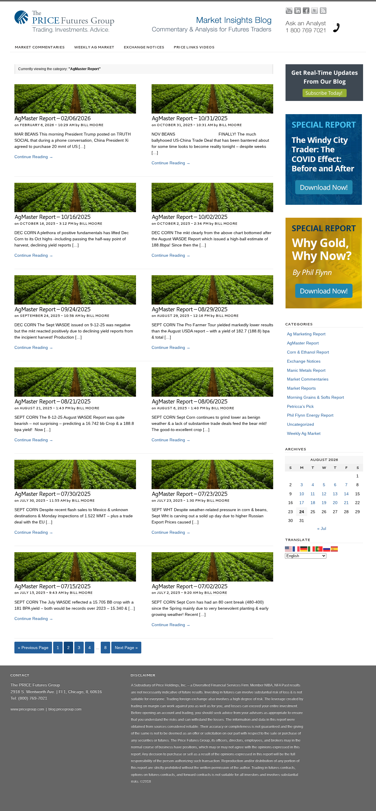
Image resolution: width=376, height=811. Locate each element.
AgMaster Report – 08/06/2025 (190, 401)
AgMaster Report (303, 343)
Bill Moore (91, 125)
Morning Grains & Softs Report (315, 397)
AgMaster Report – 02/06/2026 (52, 118)
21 (346, 502)
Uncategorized (300, 424)
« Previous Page (33, 647)
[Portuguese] (319, 548)
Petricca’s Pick (300, 406)
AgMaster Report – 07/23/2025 (190, 494)
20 (335, 502)
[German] (304, 548)
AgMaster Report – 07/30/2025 (52, 494)
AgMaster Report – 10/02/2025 (190, 217)
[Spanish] (334, 548)
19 (324, 502)
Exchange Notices (144, 47)
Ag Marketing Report (306, 334)
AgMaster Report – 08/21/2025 (52, 401)
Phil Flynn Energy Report (310, 415)
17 (301, 502)
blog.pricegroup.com (64, 709)
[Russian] (327, 548)
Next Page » (126, 647)
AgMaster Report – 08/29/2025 (190, 309)
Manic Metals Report (306, 370)
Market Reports (301, 388)
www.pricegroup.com (27, 709)
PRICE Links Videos (194, 47)
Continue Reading (33, 156)
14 (346, 493)
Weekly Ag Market (94, 47)
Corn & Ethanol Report (308, 352)
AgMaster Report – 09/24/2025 (52, 309)
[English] (289, 548)
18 (312, 502)
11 (312, 493)
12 (324, 493)
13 (335, 493)
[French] (296, 548)
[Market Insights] (192, 31)
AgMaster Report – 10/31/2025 (190, 118)
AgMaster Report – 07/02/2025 (190, 586)
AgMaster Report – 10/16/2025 (52, 217)
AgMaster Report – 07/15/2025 (52, 586)
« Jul (321, 528)
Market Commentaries (40, 47)
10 (301, 493)
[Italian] (311, 548)
